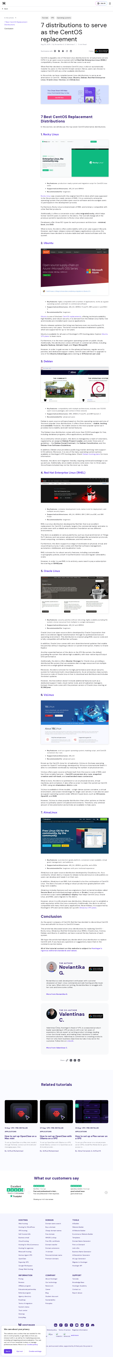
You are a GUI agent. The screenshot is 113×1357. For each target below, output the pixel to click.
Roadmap (22, 1300)
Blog (47, 1293)
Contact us (76, 1289)
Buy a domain (50, 1227)
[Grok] (67, 51)
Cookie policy (32, 1344)
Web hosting (23, 1224)
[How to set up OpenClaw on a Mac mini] (21, 1111)
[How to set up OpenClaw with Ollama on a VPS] (56, 1111)
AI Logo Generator (79, 1259)
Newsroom (49, 1286)
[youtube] (77, 1325)
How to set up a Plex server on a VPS (91, 1137)
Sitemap (22, 1314)
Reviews (21, 1282)
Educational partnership (27, 1289)
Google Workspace (25, 1266)
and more (75, 1335)
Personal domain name (53, 1255)
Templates (76, 1238)
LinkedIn (70, 1041)
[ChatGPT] (55, 51)
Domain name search (53, 1224)
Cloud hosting (24, 1241)
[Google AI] (63, 51)
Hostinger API (77, 1266)
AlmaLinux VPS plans (87, 908)
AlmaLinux (50, 812)
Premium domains (52, 1259)
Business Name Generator (81, 1252)
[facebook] (61, 1325)
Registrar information (80, 1330)
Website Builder (78, 1227)
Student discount (51, 1296)
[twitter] (71, 1325)
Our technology (51, 1282)
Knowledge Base (78, 1282)
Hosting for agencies (26, 1248)
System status (24, 1307)
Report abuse (77, 1293)
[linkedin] (55, 1325)
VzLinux (49, 695)
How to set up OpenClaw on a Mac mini (20, 1137)
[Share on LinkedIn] (79, 1060)
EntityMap (22, 1317)
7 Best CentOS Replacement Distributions (15, 23)
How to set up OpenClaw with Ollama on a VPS (56, 1137)
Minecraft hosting (25, 1252)
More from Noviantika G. (57, 994)
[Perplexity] (71, 51)
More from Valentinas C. (57, 1048)
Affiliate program (25, 1286)
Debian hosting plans (91, 454)
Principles (48, 1303)
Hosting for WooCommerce (29, 1245)
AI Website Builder (78, 1231)
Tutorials (45, 18)
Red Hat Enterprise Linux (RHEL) (64, 472)
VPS (52, 18)
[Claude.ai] (59, 51)
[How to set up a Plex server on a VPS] (91, 1111)
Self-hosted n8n (25, 1234)
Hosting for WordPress (27, 1227)
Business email (24, 1238)
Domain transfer (51, 1245)
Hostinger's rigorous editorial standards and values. (71, 949)
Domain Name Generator (81, 1241)
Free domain (50, 1234)
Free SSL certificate (52, 1241)
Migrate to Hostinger (79, 1262)
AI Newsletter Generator (81, 1255)
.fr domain (49, 1252)
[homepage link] (4, 3)
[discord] (92, 1325)
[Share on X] (71, 1060)
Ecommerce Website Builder (82, 1234)
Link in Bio (75, 1248)
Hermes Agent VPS (25, 1255)
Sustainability (50, 1300)
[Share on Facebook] (75, 1060)
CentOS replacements (72, 316)
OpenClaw (22, 1259)
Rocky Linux (51, 134)
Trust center (23, 1310)
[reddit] (82, 1325)
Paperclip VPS (24, 1262)
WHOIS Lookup (50, 1238)
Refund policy (52, 1330)
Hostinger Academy (79, 1286)
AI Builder (75, 1224)
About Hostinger (51, 1279)
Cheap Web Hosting (26, 1269)
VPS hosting (23, 1231)
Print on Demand (78, 1245)
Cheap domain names (53, 1231)
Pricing (21, 1279)
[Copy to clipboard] (67, 1060)
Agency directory (25, 1296)
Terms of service (65, 1330)
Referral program (25, 1293)
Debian (48, 361)
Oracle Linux (52, 571)
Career (47, 1289)
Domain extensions (52, 1248)
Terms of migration (25, 1303)
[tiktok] (87, 1325)
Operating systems (64, 18)
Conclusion (8, 28)
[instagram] (66, 1325)
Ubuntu (48, 243)
